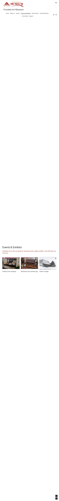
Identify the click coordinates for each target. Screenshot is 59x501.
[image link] (14, 4)
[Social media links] (53, 14)
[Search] (56, 2)
